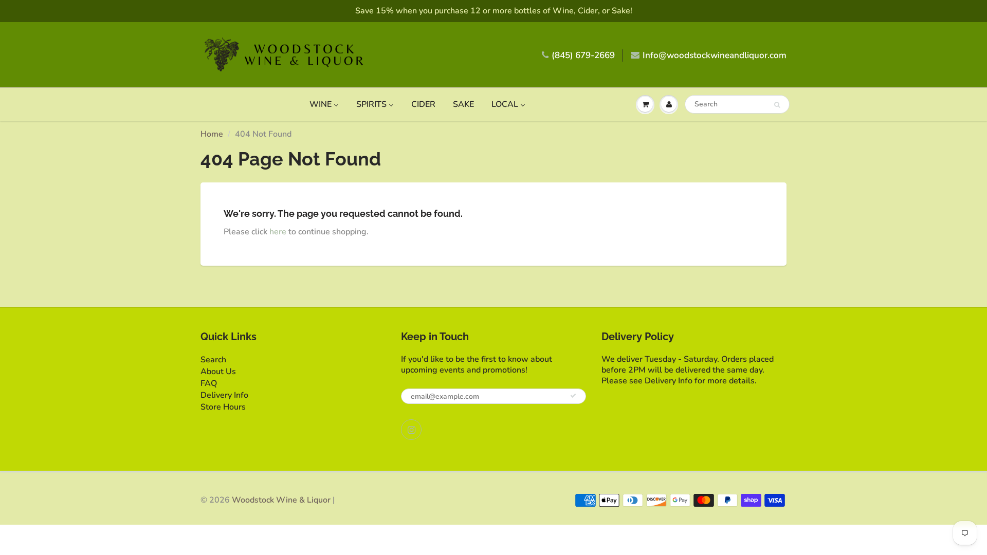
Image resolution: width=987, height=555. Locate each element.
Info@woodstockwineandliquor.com (715, 55)
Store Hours (223, 407)
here (277, 231)
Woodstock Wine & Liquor (281, 500)
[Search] (777, 105)
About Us (218, 371)
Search (213, 359)
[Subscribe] (573, 395)
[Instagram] (411, 429)
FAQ (208, 383)
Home (211, 134)
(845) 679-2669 (583, 55)
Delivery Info (224, 395)
